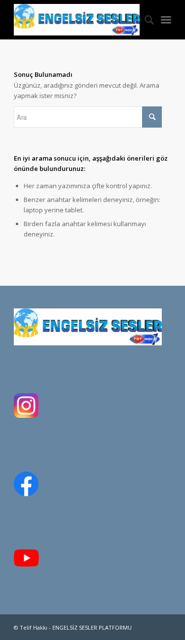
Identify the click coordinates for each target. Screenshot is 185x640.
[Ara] (144, 19)
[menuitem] (144, 19)
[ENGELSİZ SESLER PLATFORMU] (77, 19)
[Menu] (166, 20)
